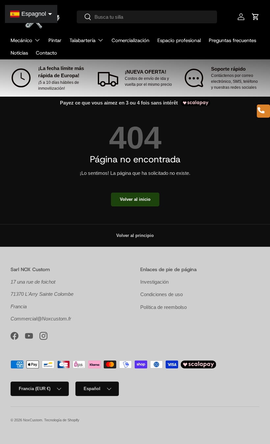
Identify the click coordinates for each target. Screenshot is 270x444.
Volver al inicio (135, 199)
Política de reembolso (163, 307)
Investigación (154, 282)
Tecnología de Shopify (61, 420)
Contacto (46, 53)
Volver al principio (135, 235)
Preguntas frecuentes (232, 40)
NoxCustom (32, 420)
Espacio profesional (179, 40)
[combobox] (147, 17)
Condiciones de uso (161, 294)
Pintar (55, 40)
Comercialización (130, 40)
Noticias (19, 53)
